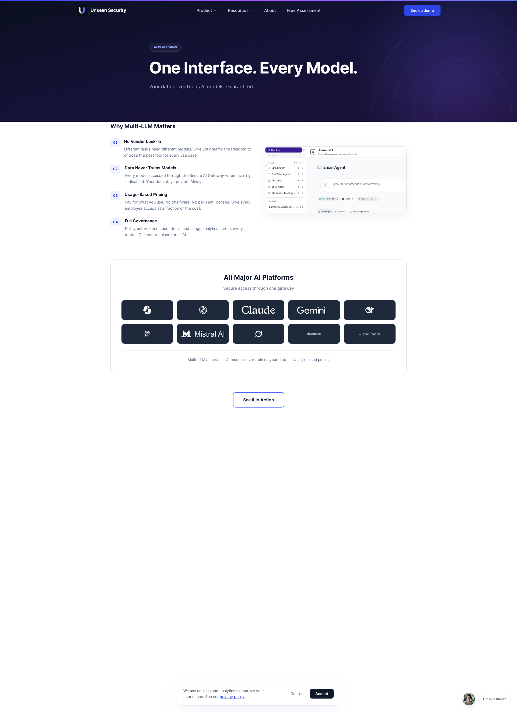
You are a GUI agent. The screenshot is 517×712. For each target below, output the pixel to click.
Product (204, 10)
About (270, 10)
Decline (297, 693)
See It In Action (258, 399)
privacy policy (232, 696)
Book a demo (422, 10)
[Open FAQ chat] (468, 699)
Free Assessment (304, 10)
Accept (321, 693)
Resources (238, 10)
